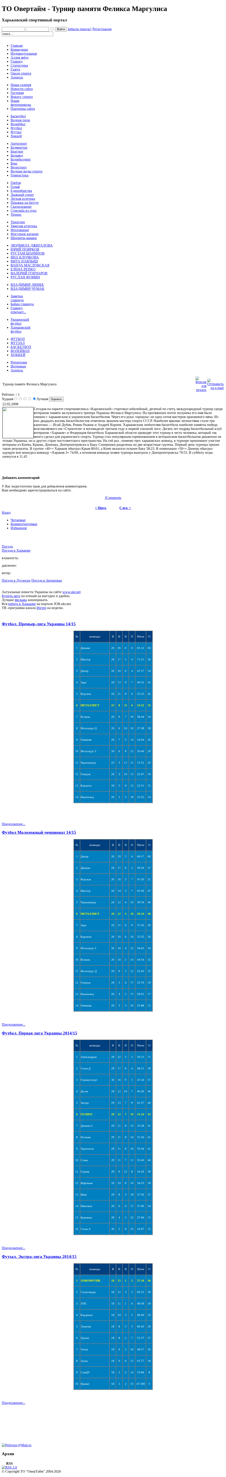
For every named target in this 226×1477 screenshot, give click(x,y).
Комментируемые (24, 524)
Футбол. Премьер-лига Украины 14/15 (39, 624)
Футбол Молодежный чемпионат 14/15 (39, 832)
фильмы (21, 600)
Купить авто (11, 596)
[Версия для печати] (201, 383)
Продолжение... (13, 824)
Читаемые (18, 520)
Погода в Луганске (16, 580)
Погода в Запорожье (46, 580)
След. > (125, 508)
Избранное (19, 528)
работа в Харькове (22, 604)
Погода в (16, 550)
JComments (113, 498)
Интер (41, 608)
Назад (6, 512)
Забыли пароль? (80, 29)
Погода (7, 546)
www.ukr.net (71, 592)
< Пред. (101, 508)
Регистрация (101, 29)
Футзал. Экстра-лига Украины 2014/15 (39, 1256)
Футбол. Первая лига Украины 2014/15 (39, 1033)
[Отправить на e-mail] (215, 383)
